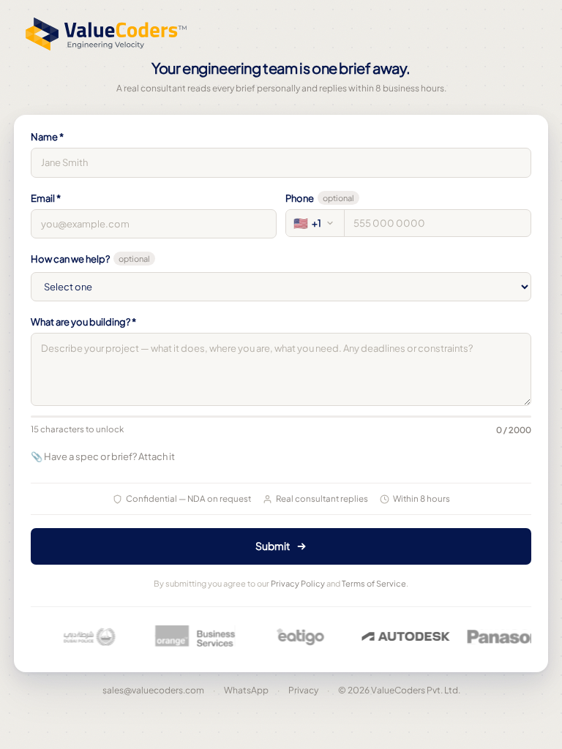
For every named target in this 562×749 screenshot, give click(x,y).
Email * (46, 198)
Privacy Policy (298, 583)
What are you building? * (83, 322)
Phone (319, 198)
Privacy (303, 690)
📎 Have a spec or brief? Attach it (103, 456)
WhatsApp (246, 690)
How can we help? (90, 259)
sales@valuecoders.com (153, 690)
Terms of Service (374, 583)
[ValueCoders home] (106, 38)
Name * (47, 137)
